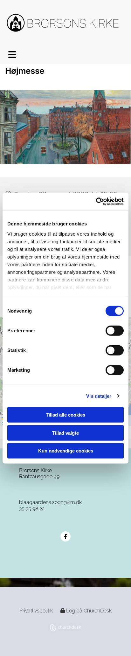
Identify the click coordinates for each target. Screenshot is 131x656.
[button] (5, 54)
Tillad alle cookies (65, 415)
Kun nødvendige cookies (65, 450)
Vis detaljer (98, 395)
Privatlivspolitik (36, 611)
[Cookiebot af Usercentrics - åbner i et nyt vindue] (96, 201)
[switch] (115, 331)
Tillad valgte (65, 432)
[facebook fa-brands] (65, 536)
